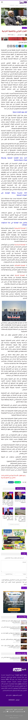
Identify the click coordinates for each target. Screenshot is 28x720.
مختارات (23, 492)
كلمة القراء (24, 27)
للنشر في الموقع (17, 709)
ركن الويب (11, 717)
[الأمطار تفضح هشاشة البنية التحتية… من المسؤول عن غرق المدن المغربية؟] (20, 511)
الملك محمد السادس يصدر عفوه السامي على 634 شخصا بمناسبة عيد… (10, 658)
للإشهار (11, 711)
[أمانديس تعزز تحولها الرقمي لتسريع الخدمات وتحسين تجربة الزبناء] (24, 641)
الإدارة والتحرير (8, 709)
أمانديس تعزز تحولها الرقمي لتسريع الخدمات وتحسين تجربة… (10, 640)
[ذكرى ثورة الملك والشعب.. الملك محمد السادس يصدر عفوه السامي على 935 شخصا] (24, 628)
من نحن (5, 711)
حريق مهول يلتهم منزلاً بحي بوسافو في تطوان (10, 633)
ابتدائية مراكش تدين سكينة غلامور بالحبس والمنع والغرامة (10, 646)
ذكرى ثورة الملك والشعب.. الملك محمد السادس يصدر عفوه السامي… (10, 627)
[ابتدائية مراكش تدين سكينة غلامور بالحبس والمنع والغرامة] (24, 647)
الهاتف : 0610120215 (14, 700)
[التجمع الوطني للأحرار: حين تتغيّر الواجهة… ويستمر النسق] (8, 511)
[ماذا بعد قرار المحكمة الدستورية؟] (20, 495)
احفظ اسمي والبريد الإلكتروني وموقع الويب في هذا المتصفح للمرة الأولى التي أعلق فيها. (14, 582)
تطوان (19, 684)
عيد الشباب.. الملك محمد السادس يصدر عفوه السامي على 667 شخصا (10, 621)
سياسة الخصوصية (19, 711)
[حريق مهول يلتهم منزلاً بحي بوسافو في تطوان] (24, 634)
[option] (14, 634)
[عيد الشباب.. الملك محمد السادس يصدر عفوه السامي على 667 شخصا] (24, 622)
